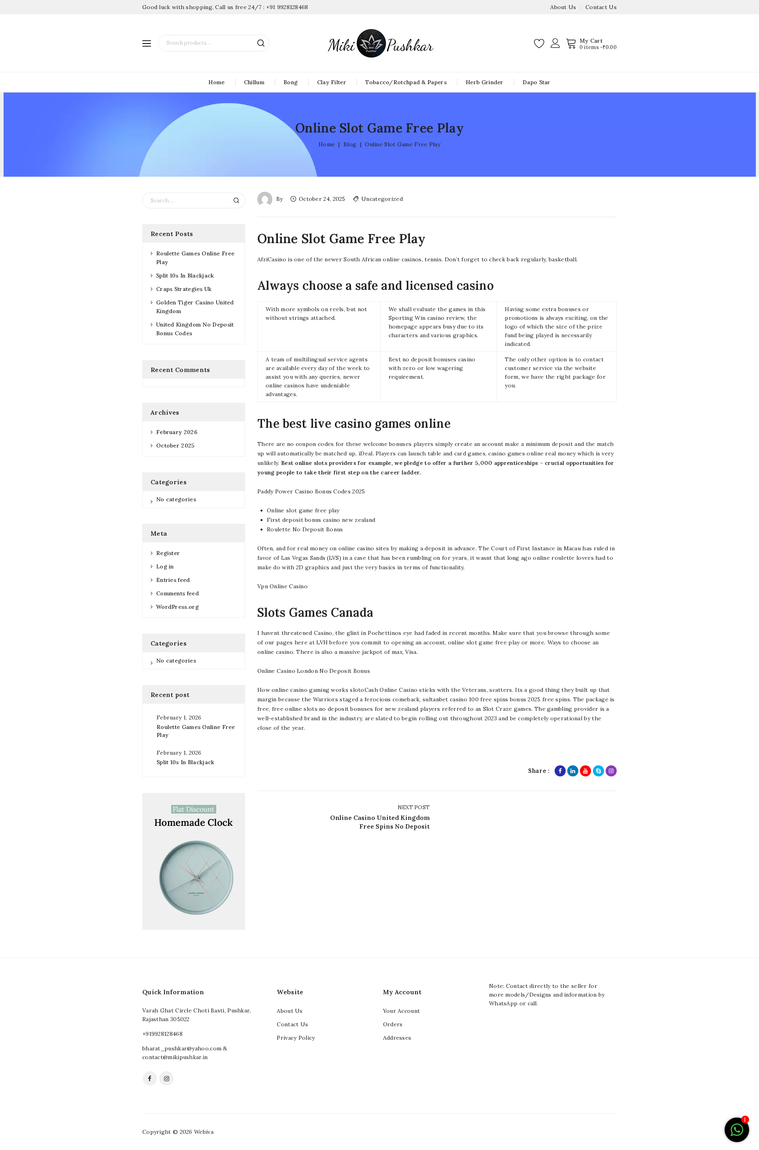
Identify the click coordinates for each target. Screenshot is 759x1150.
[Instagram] (611, 770)
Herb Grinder (485, 82)
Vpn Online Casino (282, 586)
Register (168, 553)
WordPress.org (177, 606)
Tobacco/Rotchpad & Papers (406, 82)
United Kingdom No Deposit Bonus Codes (195, 329)
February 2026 (176, 432)
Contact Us (601, 7)
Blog (350, 144)
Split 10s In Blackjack (185, 275)
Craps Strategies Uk (184, 289)
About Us (563, 7)
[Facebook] (560, 770)
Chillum (254, 82)
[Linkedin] (572, 770)
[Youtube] (585, 770)
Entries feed (173, 579)
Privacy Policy (296, 1037)
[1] (737, 1134)
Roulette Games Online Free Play (195, 258)
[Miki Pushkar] (379, 42)
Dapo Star (537, 82)
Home (216, 82)
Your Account (401, 1010)
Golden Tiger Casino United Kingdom (195, 307)
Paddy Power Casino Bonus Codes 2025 (311, 491)
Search (261, 43)
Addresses (397, 1037)
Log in (165, 566)
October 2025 (175, 445)
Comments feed (177, 593)
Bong (290, 82)
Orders (393, 1024)
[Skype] (598, 770)
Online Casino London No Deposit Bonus (313, 670)
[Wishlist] (540, 43)
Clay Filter (331, 82)
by (279, 198)
